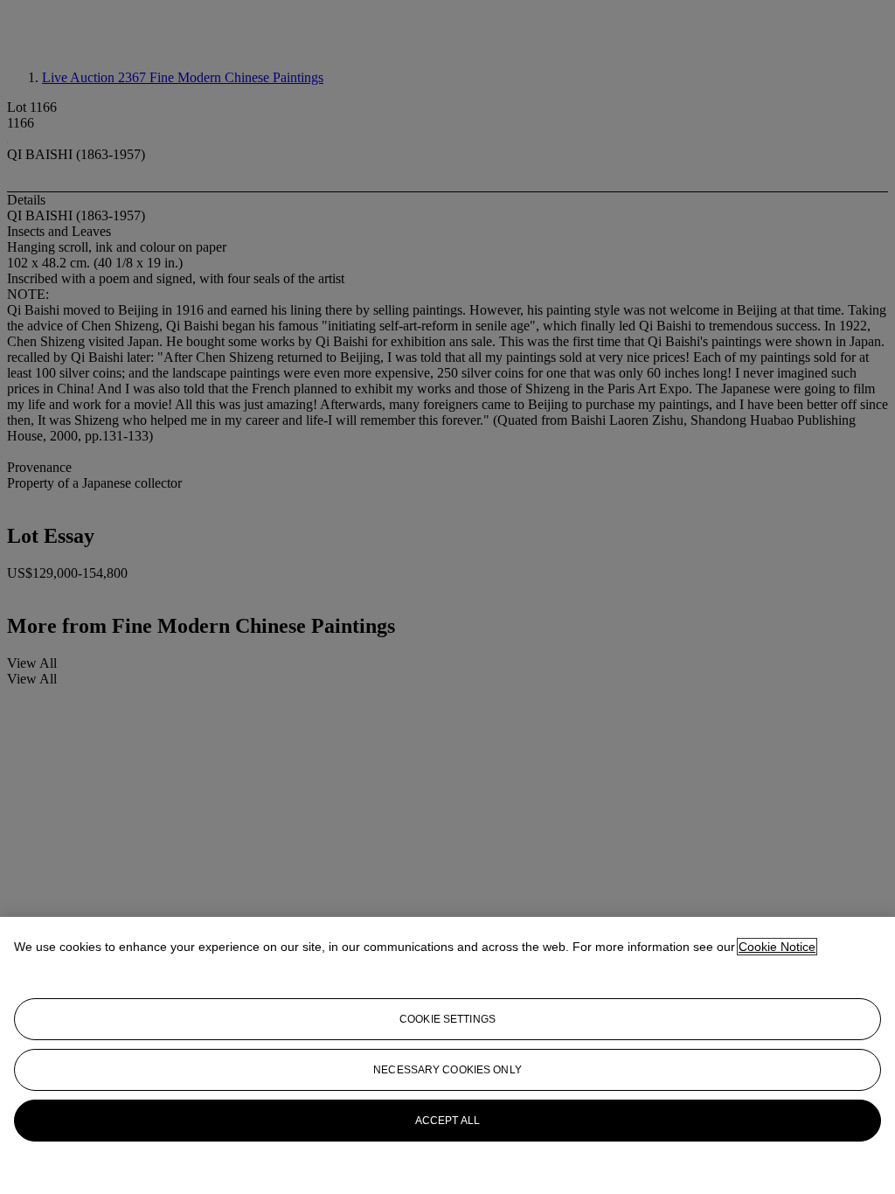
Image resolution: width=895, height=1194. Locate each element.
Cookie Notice (777, 947)
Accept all (447, 1120)
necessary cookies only (447, 1070)
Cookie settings (447, 1019)
